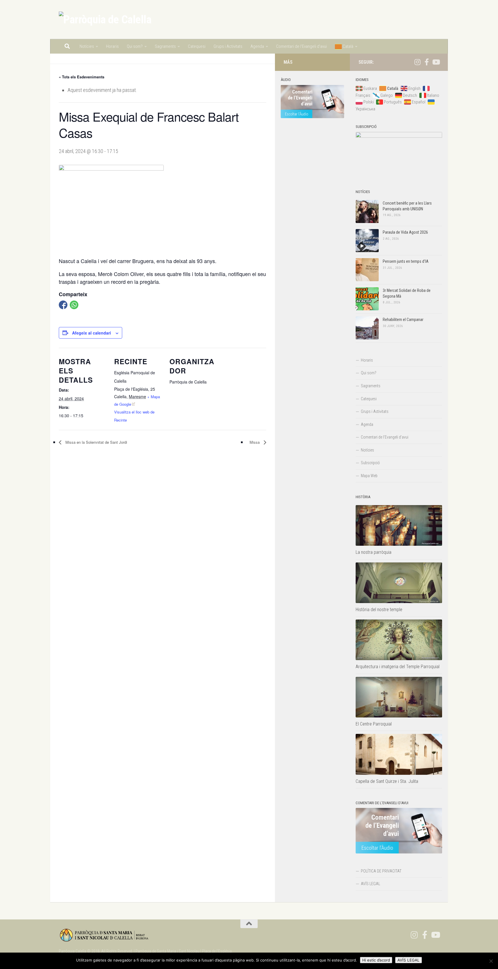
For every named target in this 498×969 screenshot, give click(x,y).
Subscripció (370, 462)
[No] (491, 961)
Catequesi (196, 46)
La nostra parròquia (373, 552)
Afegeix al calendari (91, 333)
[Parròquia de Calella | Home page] (105, 20)
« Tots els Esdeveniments (81, 77)
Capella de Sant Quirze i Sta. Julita (387, 781)
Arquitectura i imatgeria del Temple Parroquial (397, 666)
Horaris (112, 46)
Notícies (87, 46)
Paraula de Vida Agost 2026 (405, 232)
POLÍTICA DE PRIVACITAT (381, 871)
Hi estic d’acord (376, 960)
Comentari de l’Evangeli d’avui (301, 46)
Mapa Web (369, 475)
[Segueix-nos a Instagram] (417, 61)
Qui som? (135, 46)
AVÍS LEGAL (370, 883)
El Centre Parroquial (374, 724)
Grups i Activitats (228, 46)
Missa (255, 442)
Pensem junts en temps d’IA (406, 261)
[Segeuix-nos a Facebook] (426, 61)
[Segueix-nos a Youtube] (435, 61)
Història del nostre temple (379, 609)
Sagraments (165, 46)
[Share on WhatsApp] (74, 305)
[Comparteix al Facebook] (63, 305)
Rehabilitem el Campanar (403, 319)
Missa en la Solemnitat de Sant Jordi (95, 442)
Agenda (257, 46)
